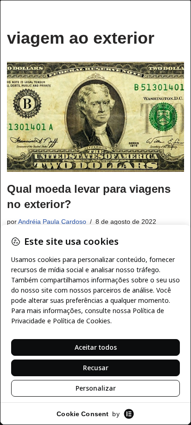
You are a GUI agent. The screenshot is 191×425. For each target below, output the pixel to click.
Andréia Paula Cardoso (52, 221)
